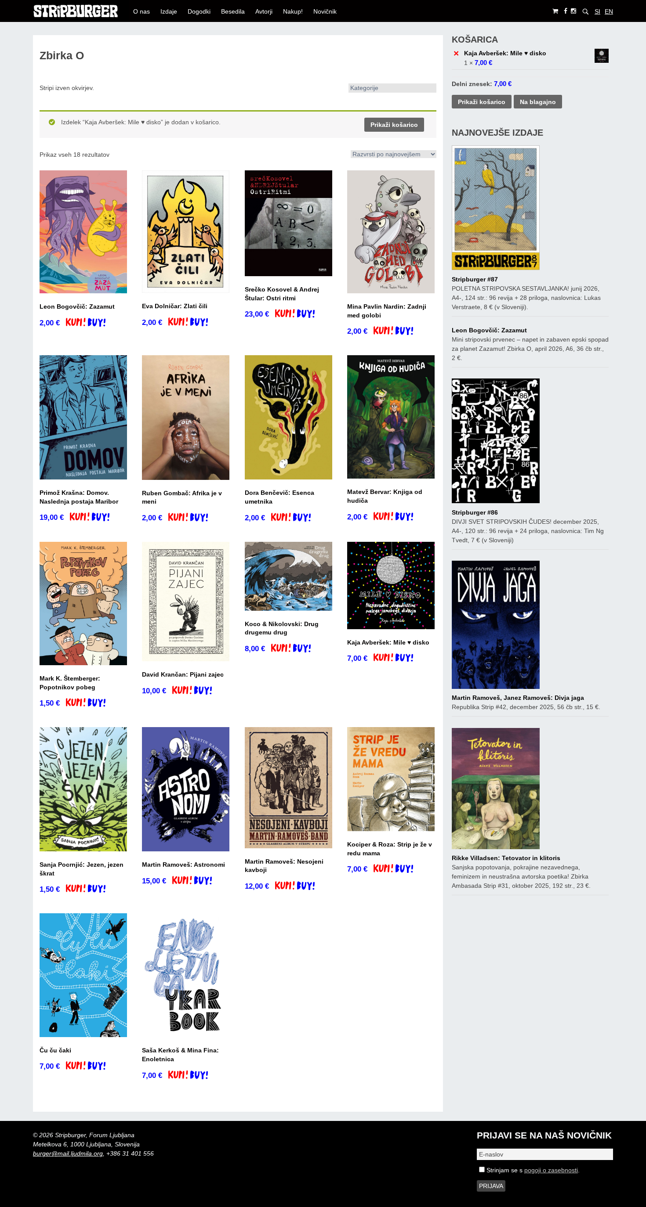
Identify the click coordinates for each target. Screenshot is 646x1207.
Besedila (233, 11)
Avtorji (263, 11)
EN (609, 11)
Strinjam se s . (532, 1170)
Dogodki (199, 11)
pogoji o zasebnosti (551, 1170)
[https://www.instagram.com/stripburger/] (573, 11)
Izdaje (168, 11)
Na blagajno (538, 101)
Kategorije (364, 87)
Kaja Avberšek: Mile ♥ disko (505, 53)
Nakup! (293, 11)
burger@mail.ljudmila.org (68, 1153)
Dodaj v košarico (93, 323)
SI (597, 11)
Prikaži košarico (394, 124)
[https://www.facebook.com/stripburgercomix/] (565, 11)
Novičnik (325, 11)
